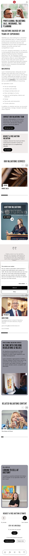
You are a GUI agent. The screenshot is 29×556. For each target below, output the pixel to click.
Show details (22, 283)
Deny (14, 291)
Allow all (14, 287)
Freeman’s (12, 79)
